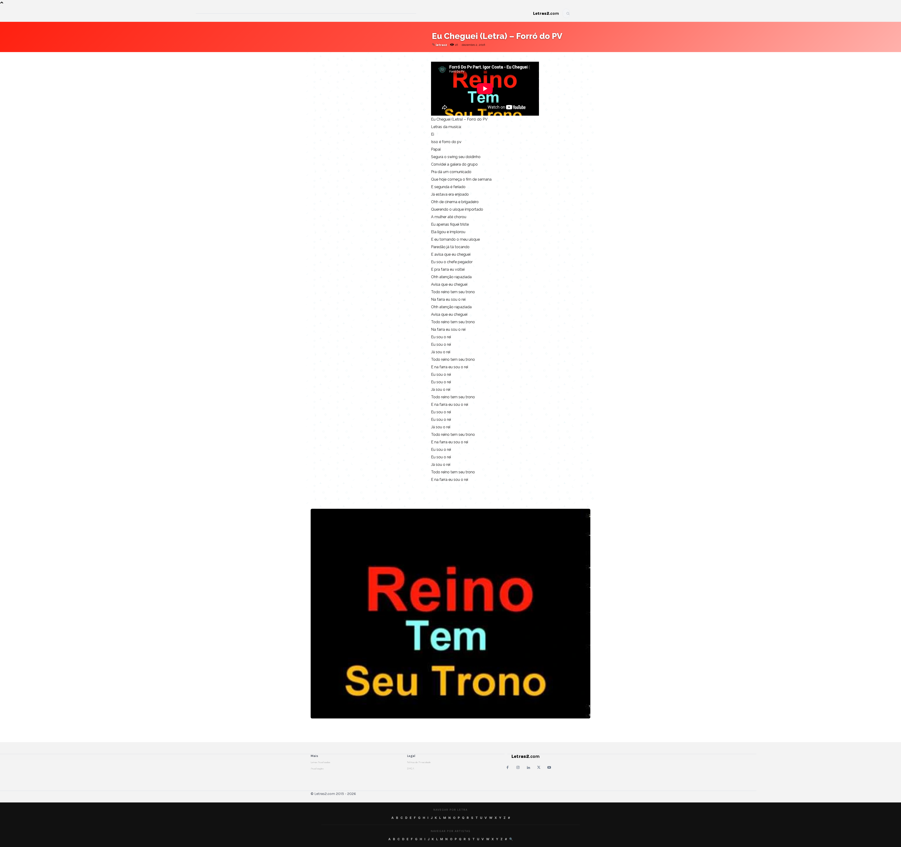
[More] (417, 56)
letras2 (441, 45)
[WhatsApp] (384, 56)
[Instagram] (518, 768)
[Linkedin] (405, 56)
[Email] (362, 56)
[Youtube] (549, 768)
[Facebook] (373, 56)
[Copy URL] (351, 56)
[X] (395, 56)
